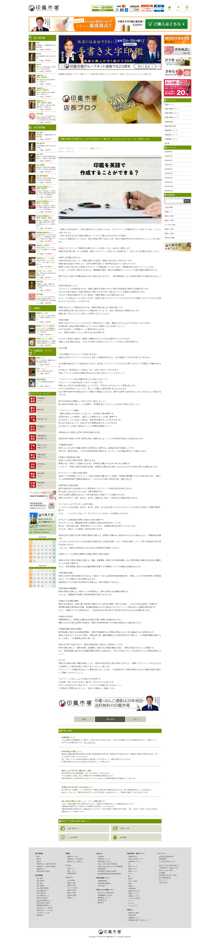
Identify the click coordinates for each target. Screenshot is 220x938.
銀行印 (39, 859)
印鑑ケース (71, 868)
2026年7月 (168, 156)
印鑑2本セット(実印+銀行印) (46, 864)
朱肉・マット (71, 871)
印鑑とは (130, 910)
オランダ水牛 (132, 881)
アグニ (130, 874)
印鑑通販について (171, 139)
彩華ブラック (132, 866)
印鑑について (169, 104)
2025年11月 (169, 191)
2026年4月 (168, 169)
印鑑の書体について (172, 113)
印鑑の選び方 (132, 856)
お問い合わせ (163, 882)
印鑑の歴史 (132, 915)
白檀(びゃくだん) (134, 896)
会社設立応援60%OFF (166, 856)
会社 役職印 (40, 886)
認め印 (39, 861)
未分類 (167, 143)
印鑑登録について (171, 130)
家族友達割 (162, 859)
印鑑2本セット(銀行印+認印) (46, 866)
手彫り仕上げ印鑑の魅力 (106, 893)
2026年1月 (168, 182)
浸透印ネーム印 (72, 856)
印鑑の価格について (172, 109)
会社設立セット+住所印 (44, 908)
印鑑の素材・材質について (136, 853)
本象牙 (130, 886)
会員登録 (101, 856)
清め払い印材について (135, 859)
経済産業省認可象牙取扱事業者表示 (110, 874)
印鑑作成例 (169, 122)
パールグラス (132, 906)
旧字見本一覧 (102, 900)
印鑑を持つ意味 (133, 913)
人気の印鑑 (169, 207)
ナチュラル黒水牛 (134, 898)
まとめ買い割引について (167, 861)
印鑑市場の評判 (170, 126)
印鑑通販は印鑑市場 (65, 74)
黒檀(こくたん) (133, 893)
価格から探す (169, 220)
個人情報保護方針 (165, 878)
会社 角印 (40, 883)
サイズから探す (170, 225)
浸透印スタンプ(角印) (74, 861)
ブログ (76, 74)
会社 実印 (40, 878)
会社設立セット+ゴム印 (44, 910)
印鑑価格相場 (102, 881)
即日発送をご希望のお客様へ (107, 871)
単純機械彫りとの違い (105, 895)
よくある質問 (72, 837)
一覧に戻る (110, 719)
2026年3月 (168, 173)
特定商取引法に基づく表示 (168, 875)
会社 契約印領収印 (43, 888)
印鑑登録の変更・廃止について (138, 920)
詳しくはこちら (89, 742)
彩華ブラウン (132, 869)
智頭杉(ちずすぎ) (134, 891)
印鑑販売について (171, 135)
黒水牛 (130, 879)
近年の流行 (101, 886)
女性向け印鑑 (169, 238)
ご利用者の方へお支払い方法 (168, 868)
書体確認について (104, 898)
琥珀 (129, 883)
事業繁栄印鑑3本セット (44, 905)
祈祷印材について (134, 861)
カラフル (131, 903)
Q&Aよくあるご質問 (166, 870)
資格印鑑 (40, 915)
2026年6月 (168, 160)
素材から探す (169, 216)
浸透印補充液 (71, 873)
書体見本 (101, 902)
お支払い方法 (124, 828)
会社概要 (123, 837)
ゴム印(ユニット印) (43, 913)
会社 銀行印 (40, 881)
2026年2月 (168, 178)
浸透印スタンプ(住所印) (75, 859)
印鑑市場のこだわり (104, 861)
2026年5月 (168, 165)
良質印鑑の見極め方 (104, 883)
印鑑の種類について (172, 117)
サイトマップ (163, 880)
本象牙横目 (132, 888)
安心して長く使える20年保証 (107, 864)
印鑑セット (169, 212)
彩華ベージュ (132, 871)
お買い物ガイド (73, 828)
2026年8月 (168, 152)
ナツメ (130, 901)
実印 (38, 856)
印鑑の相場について (103, 878)
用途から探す (169, 233)
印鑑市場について (104, 859)
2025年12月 (169, 186)
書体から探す (169, 229)
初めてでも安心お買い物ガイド (169, 865)
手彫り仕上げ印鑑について (105, 890)
